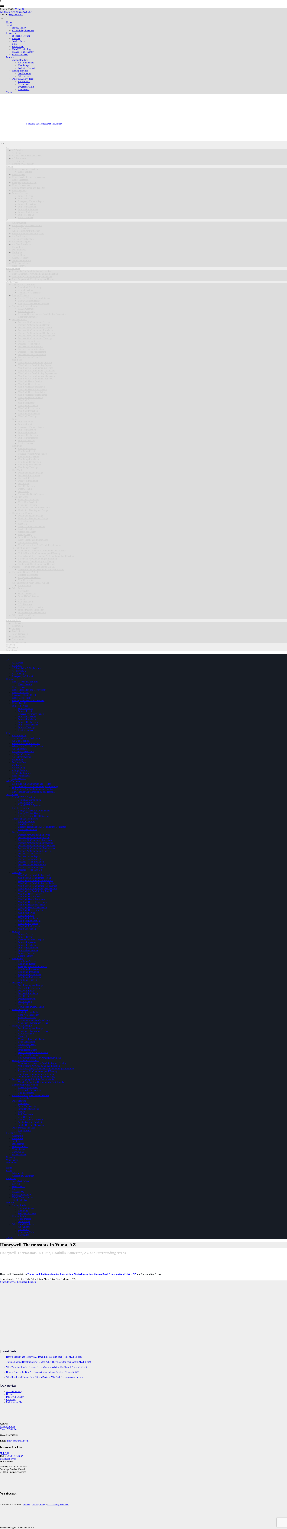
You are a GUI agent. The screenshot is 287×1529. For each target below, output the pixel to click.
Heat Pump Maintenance (29, 464)
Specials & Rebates (21, 35)
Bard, (105, 1274)
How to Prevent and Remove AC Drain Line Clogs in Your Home (44, 1357)
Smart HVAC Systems (28, 596)
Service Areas (18, 41)
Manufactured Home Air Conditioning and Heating (42, 550)
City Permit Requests (28, 542)
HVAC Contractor (26, 309)
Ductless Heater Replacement (32, 351)
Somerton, (49, 1274)
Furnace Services (20, 193)
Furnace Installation (27, 206)
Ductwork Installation (28, 480)
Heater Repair (18, 174)
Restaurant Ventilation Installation (34, 507)
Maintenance (12, 647)
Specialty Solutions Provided (25, 548)
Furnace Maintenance (28, 212)
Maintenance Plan (14, 1402)
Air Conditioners (26, 62)
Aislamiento (17, 623)
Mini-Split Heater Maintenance (32, 394)
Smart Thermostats (27, 593)
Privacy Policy (19, 27)
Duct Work (17, 470)
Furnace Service (25, 196)
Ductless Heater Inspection (30, 346)
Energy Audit (24, 617)
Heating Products (20, 70)
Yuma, (30, 1274)
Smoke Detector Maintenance (32, 612)
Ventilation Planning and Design (33, 510)
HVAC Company (26, 311)
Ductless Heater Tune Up (30, 357)
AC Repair (17, 153)
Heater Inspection (20, 180)
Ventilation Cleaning (27, 505)
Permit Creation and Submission (33, 540)
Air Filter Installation (22, 244)
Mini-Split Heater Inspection (31, 386)
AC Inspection (19, 158)
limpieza (16, 628)
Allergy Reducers (20, 257)
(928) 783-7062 (15, 14)
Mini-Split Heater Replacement (32, 389)
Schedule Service (34, 123)
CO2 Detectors (25, 604)
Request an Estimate (52, 123)
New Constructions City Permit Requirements (39, 545)
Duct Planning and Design (30, 472)
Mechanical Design (27, 532)
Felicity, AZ (130, 1274)
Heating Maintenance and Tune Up (28, 188)
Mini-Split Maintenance (29, 413)
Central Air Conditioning (29, 287)
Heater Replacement (21, 185)
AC (7, 147)
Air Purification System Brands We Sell (30, 583)
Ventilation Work (20, 497)
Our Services (12, 282)
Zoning (21, 599)
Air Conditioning (14, 1391)
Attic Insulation (19, 223)
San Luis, (60, 1274)
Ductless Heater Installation (31, 349)
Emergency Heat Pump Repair (32, 454)
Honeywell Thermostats (29, 577)
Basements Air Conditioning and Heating (37, 558)
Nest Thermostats (26, 580)
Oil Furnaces (24, 76)
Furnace (16, 419)
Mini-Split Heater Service (30, 381)
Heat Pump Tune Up (28, 467)
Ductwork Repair (26, 478)
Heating (9, 166)
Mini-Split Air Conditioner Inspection (35, 368)
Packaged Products (27, 68)
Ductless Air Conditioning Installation (36, 330)
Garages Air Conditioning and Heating (36, 561)
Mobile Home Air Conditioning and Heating (39, 553)
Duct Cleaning (25, 489)
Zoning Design (25, 534)
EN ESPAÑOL (13, 620)
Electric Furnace (25, 217)
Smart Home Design (27, 537)
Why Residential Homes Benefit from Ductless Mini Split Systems (45, 1377)
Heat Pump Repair (26, 451)
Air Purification (19, 236)
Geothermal (23, 84)
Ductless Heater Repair (29, 343)
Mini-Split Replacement (29, 408)
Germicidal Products (21, 260)
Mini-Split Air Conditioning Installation (36, 370)
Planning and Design (22, 513)
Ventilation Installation (28, 499)
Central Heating (25, 290)
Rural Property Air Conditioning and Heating (33, 279)
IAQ (8, 220)
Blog (14, 44)
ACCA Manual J (26, 521)
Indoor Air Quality (15, 1397)
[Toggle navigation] (2, 18)
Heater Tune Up (19, 190)
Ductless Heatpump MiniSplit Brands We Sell (33, 566)
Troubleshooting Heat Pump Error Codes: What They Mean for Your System (48, 1362)
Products (10, 57)
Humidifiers (17, 247)
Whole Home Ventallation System (28, 233)
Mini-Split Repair (26, 403)
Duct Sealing (24, 491)
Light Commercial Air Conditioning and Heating (35, 274)
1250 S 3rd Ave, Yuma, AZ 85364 (16, 12)
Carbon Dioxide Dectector (30, 607)
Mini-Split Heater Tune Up (30, 397)
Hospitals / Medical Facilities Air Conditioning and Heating (46, 556)
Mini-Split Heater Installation (31, 392)
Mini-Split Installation (28, 405)
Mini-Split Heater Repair (29, 384)
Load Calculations (26, 529)
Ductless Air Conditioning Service (34, 322)
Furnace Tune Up (26, 214)
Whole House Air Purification (26, 231)
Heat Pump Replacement (29, 462)
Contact (9, 92)
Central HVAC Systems (29, 292)
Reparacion (17, 626)
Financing (10, 644)
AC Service (17, 150)
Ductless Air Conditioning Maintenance (36, 335)
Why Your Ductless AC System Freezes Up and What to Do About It (46, 1367)
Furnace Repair (25, 198)
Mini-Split (17, 360)
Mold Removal (19, 266)
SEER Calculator (20, 54)
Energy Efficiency (20, 295)
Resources (11, 33)
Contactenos (18, 639)
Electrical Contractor (27, 317)
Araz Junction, (116, 1274)
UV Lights (17, 252)
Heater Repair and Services (25, 169)
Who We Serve (13, 268)
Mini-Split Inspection (28, 411)
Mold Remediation (21, 263)
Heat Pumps (23, 65)
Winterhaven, (81, 1274)
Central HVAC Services (23, 284)
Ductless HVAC (19, 319)
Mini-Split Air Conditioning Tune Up (35, 378)
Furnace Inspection (27, 204)
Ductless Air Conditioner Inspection (35, 327)
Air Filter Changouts (21, 241)
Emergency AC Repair (22, 163)
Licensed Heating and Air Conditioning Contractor (42, 314)
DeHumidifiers (19, 249)
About (9, 25)
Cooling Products (20, 60)
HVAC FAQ (18, 46)
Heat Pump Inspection (28, 456)
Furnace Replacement (28, 209)
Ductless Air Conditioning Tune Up (35, 338)
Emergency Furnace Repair (31, 201)
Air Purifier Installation (23, 239)
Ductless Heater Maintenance (32, 354)
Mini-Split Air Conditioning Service (35, 362)
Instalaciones (18, 631)
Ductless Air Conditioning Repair (33, 325)
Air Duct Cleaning (20, 228)
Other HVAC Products (22, 78)
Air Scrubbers (24, 585)
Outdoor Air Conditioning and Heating (36, 564)
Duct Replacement (26, 486)
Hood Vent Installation (28, 502)
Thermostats (23, 89)
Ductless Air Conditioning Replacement (36, 333)
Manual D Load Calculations (31, 526)
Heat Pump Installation (28, 459)
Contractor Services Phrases (25, 306)
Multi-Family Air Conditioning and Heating (32, 276)
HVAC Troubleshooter (22, 52)
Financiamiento (19, 642)
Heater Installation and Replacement (29, 177)
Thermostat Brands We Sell (25, 572)
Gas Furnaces (24, 73)
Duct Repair (23, 483)
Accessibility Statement (23, 30)
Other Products (19, 588)
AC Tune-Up (18, 161)
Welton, (69, 1274)
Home (9, 22)
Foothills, (39, 1274)
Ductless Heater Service (29, 341)
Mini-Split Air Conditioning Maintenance (37, 376)
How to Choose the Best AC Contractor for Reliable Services (42, 1372)
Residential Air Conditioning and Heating (31, 271)
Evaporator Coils (26, 87)
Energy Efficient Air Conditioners (34, 298)
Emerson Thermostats (28, 575)
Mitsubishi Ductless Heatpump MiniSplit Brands (41, 569)
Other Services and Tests (23, 615)
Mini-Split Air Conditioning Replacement (37, 373)
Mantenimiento (19, 636)
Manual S (22, 523)
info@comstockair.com (17, 1440)
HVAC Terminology (21, 49)
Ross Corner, (95, 1274)
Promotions (11, 650)
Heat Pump (17, 446)
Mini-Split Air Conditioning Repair (34, 365)
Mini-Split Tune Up (27, 416)
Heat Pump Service (27, 448)
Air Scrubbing (18, 255)
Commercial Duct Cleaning (31, 494)
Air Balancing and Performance (27, 225)
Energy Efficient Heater (29, 300)
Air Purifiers (24, 81)
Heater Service (25, 171)
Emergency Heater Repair (24, 182)
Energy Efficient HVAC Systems (33, 303)
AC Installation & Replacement (27, 155)
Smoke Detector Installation (31, 609)
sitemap (26, 1504)
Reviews (16, 38)
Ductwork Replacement (29, 475)
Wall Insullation (25, 601)
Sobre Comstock (20, 634)
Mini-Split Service (26, 400)
